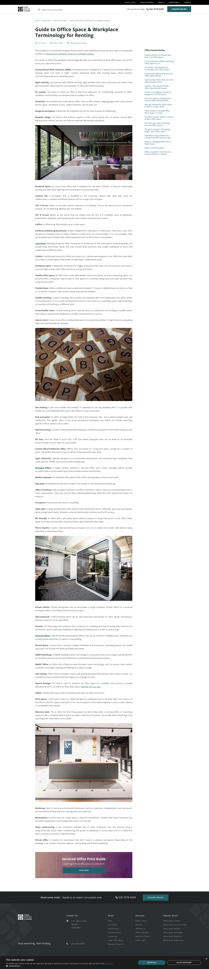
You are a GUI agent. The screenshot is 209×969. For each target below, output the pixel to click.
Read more (109, 963)
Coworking (112, 936)
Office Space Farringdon (173, 932)
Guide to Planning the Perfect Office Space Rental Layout (157, 87)
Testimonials (113, 928)
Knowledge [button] (173, 2)
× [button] (206, 959)
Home (37, 21)
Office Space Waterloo (172, 936)
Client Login (141, 940)
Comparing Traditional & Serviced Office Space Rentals (158, 74)
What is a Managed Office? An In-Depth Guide (158, 143)
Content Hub (46, 21)
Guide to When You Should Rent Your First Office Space (158, 56)
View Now (84, 870)
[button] (59, 966)
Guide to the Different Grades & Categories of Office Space (158, 93)
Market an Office (142, 936)
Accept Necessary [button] (183, 962)
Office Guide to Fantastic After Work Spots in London (157, 112)
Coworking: (40, 243)
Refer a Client (141, 921)
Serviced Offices (114, 932)
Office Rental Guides (60, 21)
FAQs (110, 921)
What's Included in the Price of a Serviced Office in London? (158, 153)
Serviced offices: (43, 635)
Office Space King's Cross (173, 940)
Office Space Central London (175, 925)
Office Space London (171, 921)
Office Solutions (142, 932)
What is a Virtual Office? (154, 148)
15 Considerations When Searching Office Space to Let (159, 62)
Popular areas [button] (147, 2)
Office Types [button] (130, 2)
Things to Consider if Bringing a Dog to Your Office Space (158, 130)
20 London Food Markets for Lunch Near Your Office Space (157, 68)
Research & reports (116, 944)
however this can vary (91, 686)
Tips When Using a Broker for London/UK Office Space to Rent (158, 136)
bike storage (107, 101)
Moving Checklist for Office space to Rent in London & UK (158, 105)
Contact (187, 2)
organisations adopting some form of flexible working (69, 54)
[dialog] (104, 962)
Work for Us (140, 928)
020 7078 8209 (156, 9)
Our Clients (112, 925)
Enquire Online (179, 9)
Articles (139, 925)
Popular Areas (170, 915)
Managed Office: (43, 468)
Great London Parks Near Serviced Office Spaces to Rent (159, 81)
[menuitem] (122, 920)
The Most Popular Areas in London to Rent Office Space (159, 118)
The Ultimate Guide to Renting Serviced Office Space (157, 124)
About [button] (160, 2)
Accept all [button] (151, 962)
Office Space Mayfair (171, 928)
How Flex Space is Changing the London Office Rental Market (158, 99)
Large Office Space (115, 940)
